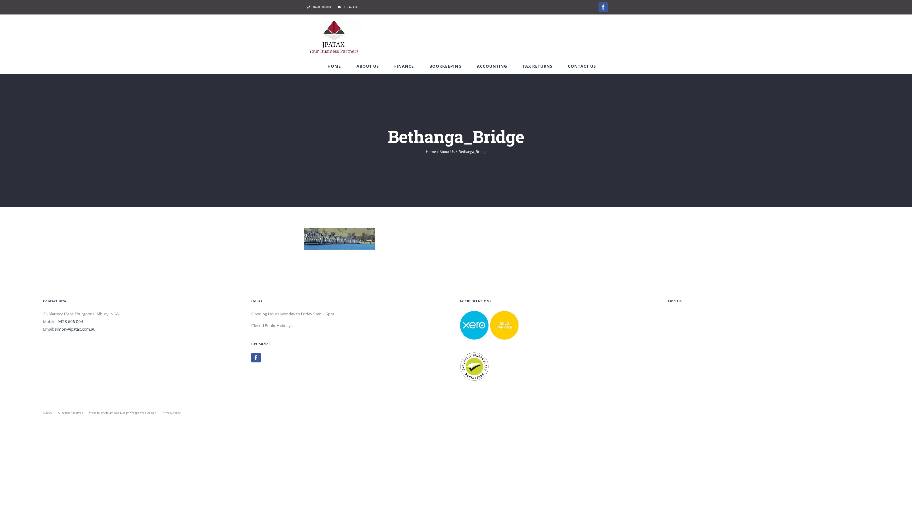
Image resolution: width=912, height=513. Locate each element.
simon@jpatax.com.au (75, 329)
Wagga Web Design (143, 413)
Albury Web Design (116, 413)
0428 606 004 (70, 321)
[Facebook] (256, 357)
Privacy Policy (171, 413)
